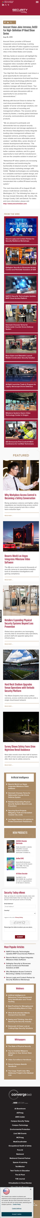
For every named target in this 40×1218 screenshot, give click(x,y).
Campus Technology (20, 1125)
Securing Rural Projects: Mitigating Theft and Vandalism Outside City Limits (20, 813)
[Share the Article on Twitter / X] (11, 22)
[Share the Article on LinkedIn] (7, 22)
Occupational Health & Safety (20, 1146)
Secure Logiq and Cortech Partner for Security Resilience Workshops (20, 240)
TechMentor (20, 1166)
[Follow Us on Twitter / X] (6, 5)
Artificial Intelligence (20, 778)
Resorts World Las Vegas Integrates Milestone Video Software (17, 559)
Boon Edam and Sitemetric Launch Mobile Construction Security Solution (20, 357)
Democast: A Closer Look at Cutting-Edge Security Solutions (20, 1027)
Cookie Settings (16, 1208)
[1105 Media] (20, 1103)
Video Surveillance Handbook (19, 1060)
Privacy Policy (19, 917)
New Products (20, 833)
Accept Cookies (16, 1214)
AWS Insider (20, 1117)
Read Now (8, 515)
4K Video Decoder (21, 873)
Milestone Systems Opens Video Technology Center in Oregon (18, 414)
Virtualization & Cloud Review (20, 1183)
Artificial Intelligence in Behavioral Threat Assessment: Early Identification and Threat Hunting (20, 998)
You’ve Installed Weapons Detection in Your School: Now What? (20, 1053)
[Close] (30, 1189)
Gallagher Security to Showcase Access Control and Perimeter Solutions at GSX (21, 268)
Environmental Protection (20, 1129)
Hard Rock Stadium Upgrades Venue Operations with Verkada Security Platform (19, 688)
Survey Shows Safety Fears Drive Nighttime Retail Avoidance (20, 748)
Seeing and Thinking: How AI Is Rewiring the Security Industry (20, 1020)
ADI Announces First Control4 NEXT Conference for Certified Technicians (20, 443)
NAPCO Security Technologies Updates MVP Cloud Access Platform (21, 297)
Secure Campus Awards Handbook (17, 1065)
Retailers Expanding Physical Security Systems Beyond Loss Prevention (19, 623)
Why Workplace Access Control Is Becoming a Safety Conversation (20, 497)
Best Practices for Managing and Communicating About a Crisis (20, 1007)
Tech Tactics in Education (20, 1171)
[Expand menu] (37, 2)
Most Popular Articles (14, 947)
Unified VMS (20, 858)
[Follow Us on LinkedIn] (3, 5)
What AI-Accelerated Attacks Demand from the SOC (19, 1014)
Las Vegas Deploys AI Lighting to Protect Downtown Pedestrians (20, 820)
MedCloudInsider (20, 1142)
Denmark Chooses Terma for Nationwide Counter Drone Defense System (19, 327)
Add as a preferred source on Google (8, 2)
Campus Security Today (20, 1121)
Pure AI (20, 1150)
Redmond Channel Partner (20, 1158)
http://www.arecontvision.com (15, 204)
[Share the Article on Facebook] (4, 22)
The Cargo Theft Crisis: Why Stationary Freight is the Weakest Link (20, 1073)
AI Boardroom (20, 1109)
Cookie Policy (17, 1204)
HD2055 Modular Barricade (21, 842)
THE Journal (20, 1179)
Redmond (20, 1154)
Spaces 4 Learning (20, 1162)
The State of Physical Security (19, 1046)
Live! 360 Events (20, 1133)
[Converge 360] (20, 1095)
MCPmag (20, 1137)
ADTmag (20, 1113)
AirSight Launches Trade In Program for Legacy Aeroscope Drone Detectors (21, 385)
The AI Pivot (20, 1175)
